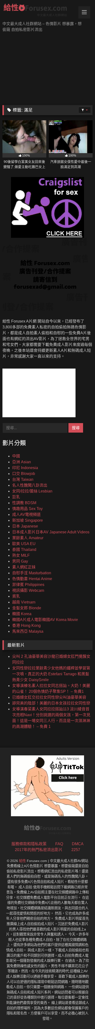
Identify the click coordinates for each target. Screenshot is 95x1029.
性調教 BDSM (24, 503)
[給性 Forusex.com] (39, 11)
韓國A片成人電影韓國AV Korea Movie (45, 620)
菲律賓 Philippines (28, 585)
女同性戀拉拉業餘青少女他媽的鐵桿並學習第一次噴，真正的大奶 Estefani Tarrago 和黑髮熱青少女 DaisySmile (51, 674)
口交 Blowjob (23, 474)
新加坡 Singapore (27, 520)
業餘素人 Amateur (27, 538)
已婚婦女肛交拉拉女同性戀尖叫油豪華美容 (49, 697)
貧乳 (16, 596)
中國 (16, 456)
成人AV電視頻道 (26, 514)
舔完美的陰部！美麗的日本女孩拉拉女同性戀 (51, 703)
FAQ (59, 844)
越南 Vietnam (23, 602)
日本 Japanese (25, 526)
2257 (75, 850)
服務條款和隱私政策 (29, 844)
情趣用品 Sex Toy (27, 509)
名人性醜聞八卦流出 (29, 485)
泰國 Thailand (24, 549)
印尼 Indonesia (25, 468)
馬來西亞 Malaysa (27, 631)
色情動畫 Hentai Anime (32, 579)
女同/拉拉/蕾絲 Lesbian (32, 491)
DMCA (78, 844)
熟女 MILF (21, 555)
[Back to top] (80, 1014)
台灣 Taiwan (22, 479)
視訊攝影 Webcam (28, 590)
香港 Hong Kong (26, 625)
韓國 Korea (21, 614)
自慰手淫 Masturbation (31, 573)
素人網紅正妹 (24, 567)
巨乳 (16, 497)
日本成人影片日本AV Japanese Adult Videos (50, 532)
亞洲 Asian (21, 462)
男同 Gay (20, 561)
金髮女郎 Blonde (26, 608)
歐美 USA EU (24, 544)
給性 (22, 861)
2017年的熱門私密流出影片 (39, 850)
